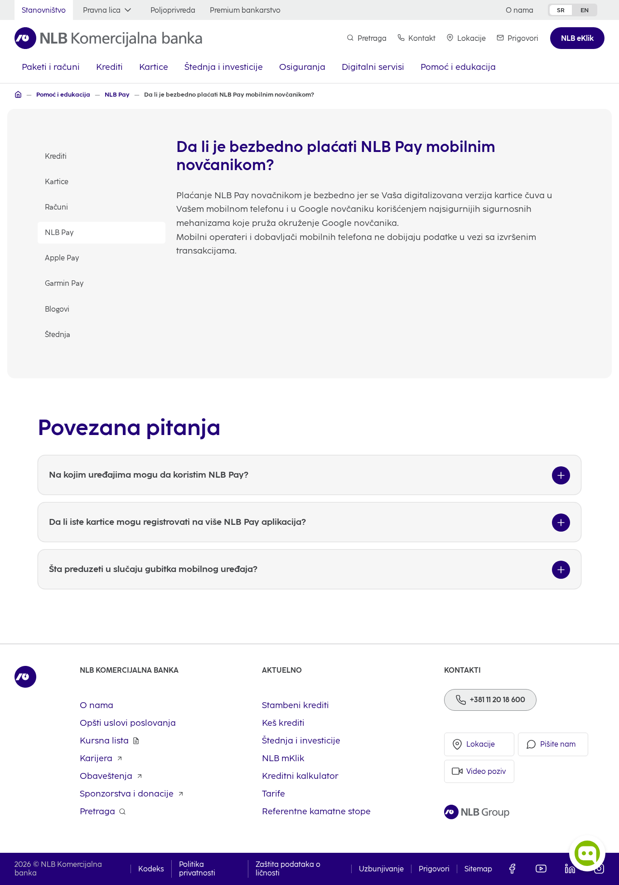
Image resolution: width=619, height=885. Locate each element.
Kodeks (151, 869)
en (584, 10)
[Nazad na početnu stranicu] (108, 38)
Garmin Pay (64, 283)
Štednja (57, 334)
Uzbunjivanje (381, 869)
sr (561, 10)
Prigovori (434, 869)
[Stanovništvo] (18, 94)
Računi (56, 207)
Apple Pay (62, 258)
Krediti (56, 156)
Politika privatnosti (197, 868)
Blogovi (57, 309)
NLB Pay (59, 232)
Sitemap (478, 869)
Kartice (56, 181)
